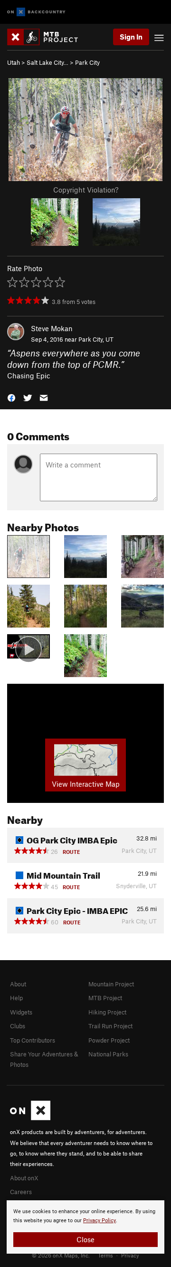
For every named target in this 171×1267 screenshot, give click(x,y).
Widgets (21, 1012)
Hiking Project (107, 1012)
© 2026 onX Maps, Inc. (61, 1255)
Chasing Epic (28, 375)
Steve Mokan (52, 328)
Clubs (17, 1026)
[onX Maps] (30, 1118)
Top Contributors (32, 1040)
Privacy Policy (99, 1220)
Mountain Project (111, 984)
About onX (24, 1178)
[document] (85, 1227)
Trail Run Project (110, 1026)
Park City (87, 62)
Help (16, 998)
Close (85, 1239)
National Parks (108, 1054)
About (18, 984)
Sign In (131, 36)
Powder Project (109, 1040)
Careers (21, 1192)
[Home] (47, 37)
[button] (11, 397)
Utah (13, 62)
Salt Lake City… (47, 62)
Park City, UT (96, 339)
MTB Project (105, 998)
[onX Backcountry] (36, 12)
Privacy (130, 1255)
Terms (105, 1255)
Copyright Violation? (85, 189)
